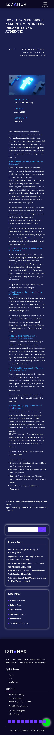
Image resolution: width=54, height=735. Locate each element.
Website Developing (17, 710)
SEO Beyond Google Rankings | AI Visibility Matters (23, 551)
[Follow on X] (18, 721)
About (11, 678)
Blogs (12, 49)
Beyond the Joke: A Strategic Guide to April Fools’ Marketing (25, 558)
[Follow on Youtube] (22, 721)
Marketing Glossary (17, 614)
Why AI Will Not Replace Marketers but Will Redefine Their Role (26, 572)
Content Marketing (17, 600)
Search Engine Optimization (20, 701)
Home (11, 675)
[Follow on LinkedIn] (27, 721)
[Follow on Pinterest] (31, 721)
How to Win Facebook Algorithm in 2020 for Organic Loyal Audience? (33, 52)
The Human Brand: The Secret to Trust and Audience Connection (26, 565)
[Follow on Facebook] (13, 721)
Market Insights (16, 609)
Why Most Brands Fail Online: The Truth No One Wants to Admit (27, 579)
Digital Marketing (16, 698)
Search (42, 529)
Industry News (15, 605)
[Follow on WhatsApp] (9, 721)
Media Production (16, 714)
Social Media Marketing (23, 102)
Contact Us (13, 681)
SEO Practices (15, 618)
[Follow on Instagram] (35, 721)
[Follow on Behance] (40, 721)
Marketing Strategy (16, 694)
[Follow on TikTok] (44, 721)
